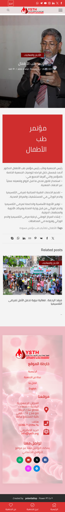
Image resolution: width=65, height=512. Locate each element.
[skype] (13, 238)
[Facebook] (61, 3)
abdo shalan (23, 69)
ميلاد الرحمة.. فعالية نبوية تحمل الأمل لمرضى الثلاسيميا (35, 302)
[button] (59, 281)
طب (38, 228)
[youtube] (45, 3)
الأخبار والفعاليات (32, 55)
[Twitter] (57, 3)
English (32, 388)
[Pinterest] (35, 238)
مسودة (23, 228)
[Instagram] (49, 3)
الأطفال (52, 228)
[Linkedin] (53, 3)
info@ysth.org (30, 433)
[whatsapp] (18, 238)
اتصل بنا (32, 383)
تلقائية (44, 228)
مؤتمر (31, 228)
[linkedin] (24, 238)
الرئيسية (32, 371)
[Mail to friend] (30, 238)
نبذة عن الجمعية (32, 377)
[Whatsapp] (37, 3)
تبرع (11, 3)
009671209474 (29, 425)
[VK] (41, 238)
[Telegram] (41, 3)
